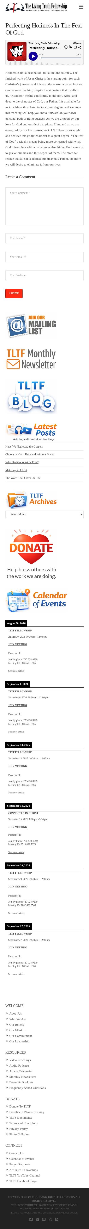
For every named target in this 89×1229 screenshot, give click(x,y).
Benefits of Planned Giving (26, 1112)
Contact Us (16, 1153)
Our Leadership (19, 1041)
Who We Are (17, 1019)
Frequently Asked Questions (27, 1088)
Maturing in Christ (16, 470)
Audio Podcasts (19, 1065)
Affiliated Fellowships (23, 1170)
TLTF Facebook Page (23, 1181)
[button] (81, 7)
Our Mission (17, 1030)
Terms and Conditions (23, 1123)
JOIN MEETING (17, 644)
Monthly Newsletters (22, 1076)
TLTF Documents (20, 1117)
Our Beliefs (16, 1024)
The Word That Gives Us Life (23, 478)
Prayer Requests (19, 1164)
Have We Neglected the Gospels (24, 446)
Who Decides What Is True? (21, 462)
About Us (15, 1013)
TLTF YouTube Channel (24, 1175)
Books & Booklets (21, 1082)
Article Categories (20, 1071)
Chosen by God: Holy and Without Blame (29, 454)
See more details (16, 671)
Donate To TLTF (20, 1106)
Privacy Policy (18, 1128)
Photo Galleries (19, 1134)
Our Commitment (20, 1035)
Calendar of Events (21, 1158)
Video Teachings (20, 1060)
